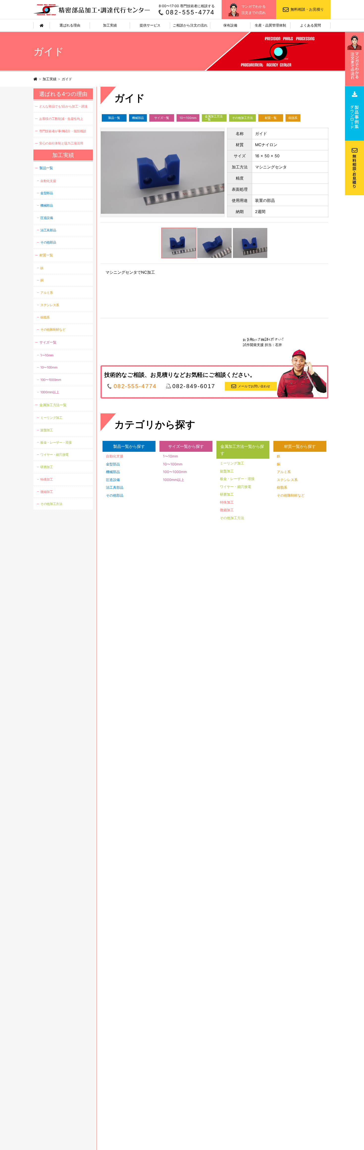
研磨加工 (227, 494)
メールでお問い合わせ (254, 386)
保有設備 (230, 25)
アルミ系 (284, 472)
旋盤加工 (227, 471)
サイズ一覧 (161, 118)
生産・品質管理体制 (270, 25)
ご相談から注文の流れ (190, 25)
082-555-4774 (190, 12)
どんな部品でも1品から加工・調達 (63, 106)
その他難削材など (291, 495)
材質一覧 (271, 118)
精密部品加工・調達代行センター (92, 9)
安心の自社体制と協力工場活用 (61, 143)
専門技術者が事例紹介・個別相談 (62, 131)
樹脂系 (292, 118)
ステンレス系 (287, 480)
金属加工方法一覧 (214, 117)
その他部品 (114, 495)
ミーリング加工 (232, 463)
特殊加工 (227, 502)
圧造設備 (113, 480)
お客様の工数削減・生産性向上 (61, 119)
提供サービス (150, 25)
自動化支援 (114, 456)
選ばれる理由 (69, 25)
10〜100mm (188, 118)
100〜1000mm (175, 472)
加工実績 (110, 25)
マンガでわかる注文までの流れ (253, 9)
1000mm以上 (173, 480)
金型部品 (113, 464)
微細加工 (227, 510)
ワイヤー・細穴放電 (235, 486)
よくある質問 (310, 25)
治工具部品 (114, 487)
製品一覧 (114, 118)
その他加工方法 (242, 118)
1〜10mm (170, 456)
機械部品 (138, 118)
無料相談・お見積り (307, 9)
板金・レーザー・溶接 (237, 479)
